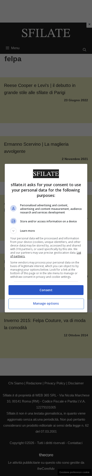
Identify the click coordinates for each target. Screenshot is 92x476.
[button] (46, 231)
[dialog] (46, 238)
